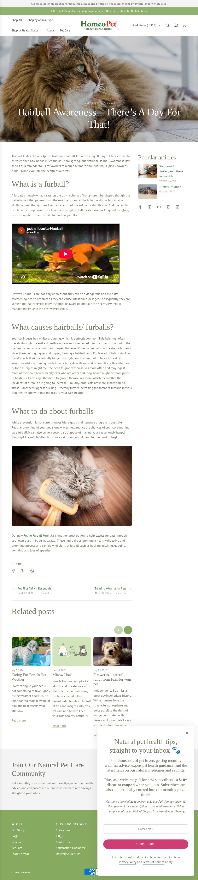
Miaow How (61, 674)
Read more (19, 720)
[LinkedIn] (168, 207)
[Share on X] (23, 572)
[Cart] (176, 25)
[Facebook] (140, 207)
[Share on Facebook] (13, 572)
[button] (118, 630)
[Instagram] (149, 207)
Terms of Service (153, 862)
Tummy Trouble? (170, 187)
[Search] (167, 25)
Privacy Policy (127, 862)
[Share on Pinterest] (32, 572)
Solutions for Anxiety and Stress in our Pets (171, 171)
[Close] (187, 733)
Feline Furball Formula (39, 535)
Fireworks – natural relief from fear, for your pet (112, 679)
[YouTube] (159, 207)
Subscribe (145, 844)
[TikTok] (177, 207)
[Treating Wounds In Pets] (130, 590)
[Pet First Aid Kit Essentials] (13, 590)
